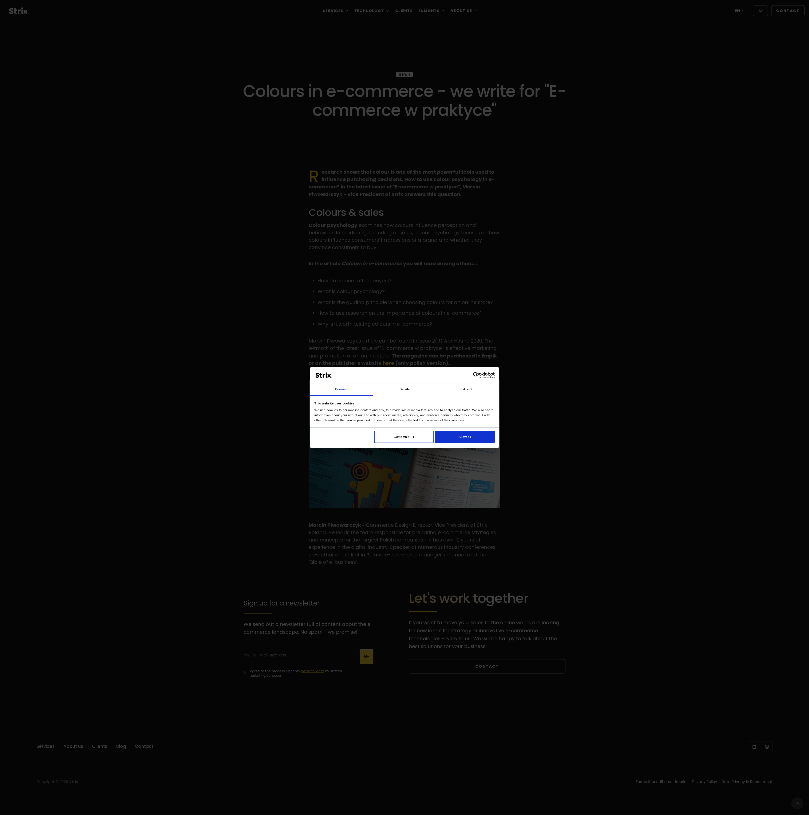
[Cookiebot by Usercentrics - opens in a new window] (476, 375)
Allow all (464, 437)
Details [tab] (404, 389)
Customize (401, 437)
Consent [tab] (341, 389)
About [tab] (467, 389)
